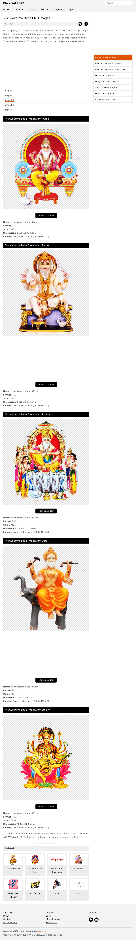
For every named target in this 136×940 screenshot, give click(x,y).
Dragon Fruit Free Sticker (107, 81)
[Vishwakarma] (13, 855)
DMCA (6, 916)
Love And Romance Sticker (108, 63)
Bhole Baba (78, 868)
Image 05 (9, 109)
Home (6, 24)
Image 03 (9, 100)
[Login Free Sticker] (13, 880)
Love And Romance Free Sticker (110, 69)
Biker (57, 893)
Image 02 (9, 95)
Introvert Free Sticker (105, 99)
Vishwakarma (13, 868)
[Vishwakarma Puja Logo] (57, 855)
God (11, 24)
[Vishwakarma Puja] (35, 855)
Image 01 (9, 90)
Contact (7, 919)
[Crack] (79, 880)
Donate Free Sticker (105, 75)
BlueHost (42, 931)
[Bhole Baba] (79, 855)
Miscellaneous (53, 919)
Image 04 (9, 105)
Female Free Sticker (104, 93)
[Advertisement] (46, 65)
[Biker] (57, 880)
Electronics (51, 922)
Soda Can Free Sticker (106, 87)
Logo (48, 916)
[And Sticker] (35, 880)
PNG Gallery (13, 3)
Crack (79, 893)
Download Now (46, 215)
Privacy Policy (10, 922)
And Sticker (35, 893)
